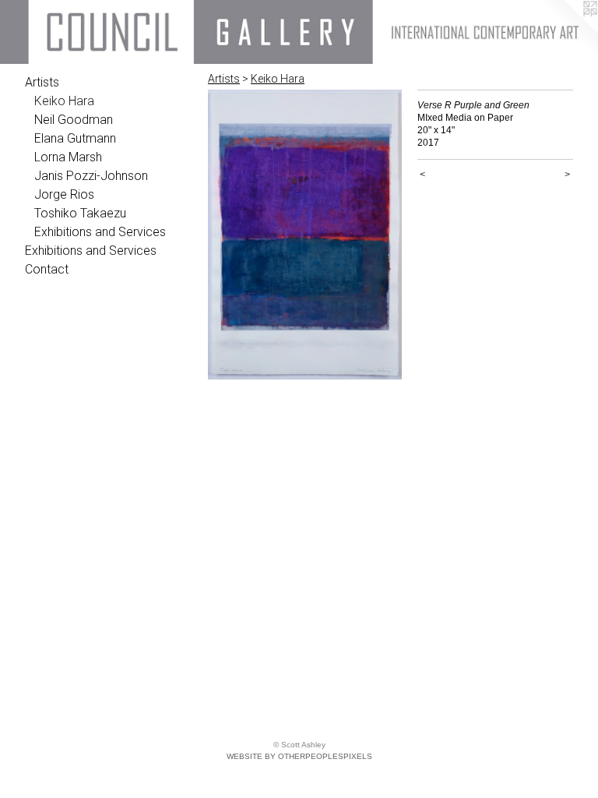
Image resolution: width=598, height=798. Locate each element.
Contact (47, 269)
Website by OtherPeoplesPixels (299, 756)
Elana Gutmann (75, 138)
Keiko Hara (64, 101)
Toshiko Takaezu (80, 213)
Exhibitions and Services (100, 231)
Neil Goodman (73, 119)
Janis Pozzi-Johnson (91, 175)
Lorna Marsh (68, 157)
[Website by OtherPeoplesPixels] (567, 31)
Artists (42, 82)
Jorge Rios (64, 194)
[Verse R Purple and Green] (305, 235)
